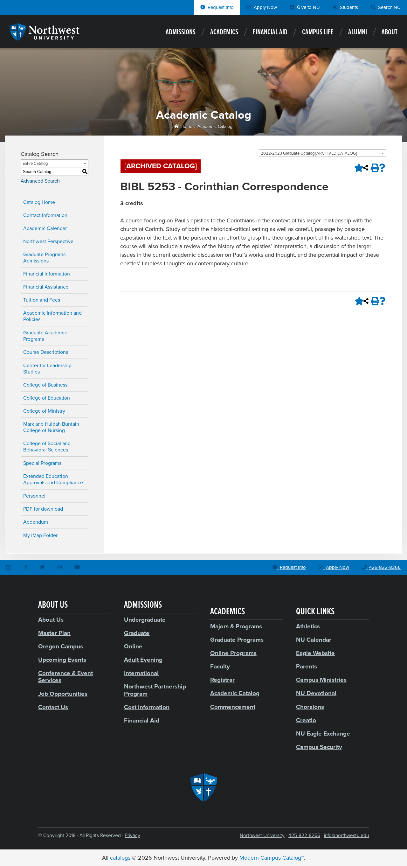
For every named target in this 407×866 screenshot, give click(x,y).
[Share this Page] (365, 167)
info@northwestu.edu (346, 835)
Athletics (308, 626)
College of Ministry (44, 411)
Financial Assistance (45, 287)
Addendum (35, 522)
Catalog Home (39, 202)
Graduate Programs (237, 639)
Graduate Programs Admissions (44, 257)
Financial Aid (270, 32)
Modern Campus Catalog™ (271, 857)
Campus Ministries (321, 679)
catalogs (120, 857)
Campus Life (318, 32)
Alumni (357, 32)
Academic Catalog (214, 126)
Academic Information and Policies (52, 316)
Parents (306, 666)
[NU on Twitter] (42, 567)
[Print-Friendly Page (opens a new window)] (373, 167)
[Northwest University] (44, 37)
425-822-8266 (304, 835)
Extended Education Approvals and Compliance (53, 479)
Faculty (220, 666)
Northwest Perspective (48, 241)
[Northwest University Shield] (203, 787)
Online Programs (233, 653)
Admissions (181, 32)
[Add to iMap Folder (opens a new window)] (357, 167)
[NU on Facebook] (26, 567)
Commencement (232, 706)
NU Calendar (313, 639)
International (141, 673)
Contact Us (53, 707)
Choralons (310, 706)
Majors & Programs (236, 626)
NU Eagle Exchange (323, 733)
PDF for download (43, 509)
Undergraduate (145, 619)
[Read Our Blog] (9, 567)
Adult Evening (143, 659)
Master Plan (54, 633)
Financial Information (46, 274)
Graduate (136, 633)
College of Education (46, 398)
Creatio (306, 720)
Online (133, 646)
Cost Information (146, 707)
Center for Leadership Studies (47, 368)
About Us (51, 619)
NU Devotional (316, 693)
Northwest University (262, 835)
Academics (224, 32)
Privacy (132, 835)
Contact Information (45, 215)
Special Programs (42, 463)
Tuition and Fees (41, 300)
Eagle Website (315, 653)
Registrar (222, 679)
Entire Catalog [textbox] (35, 163)
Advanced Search (40, 181)
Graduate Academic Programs (45, 336)
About (389, 32)
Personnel (34, 496)
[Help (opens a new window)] (382, 167)
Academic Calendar (45, 228)
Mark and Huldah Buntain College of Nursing (51, 427)
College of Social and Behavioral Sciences (47, 446)
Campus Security (319, 747)
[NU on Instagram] (59, 567)
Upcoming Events (62, 659)
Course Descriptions (45, 352)
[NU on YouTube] (77, 567)
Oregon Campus (60, 646)
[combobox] (322, 153)
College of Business (45, 385)
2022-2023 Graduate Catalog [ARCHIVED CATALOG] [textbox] (309, 153)
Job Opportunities (62, 693)
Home (185, 126)
